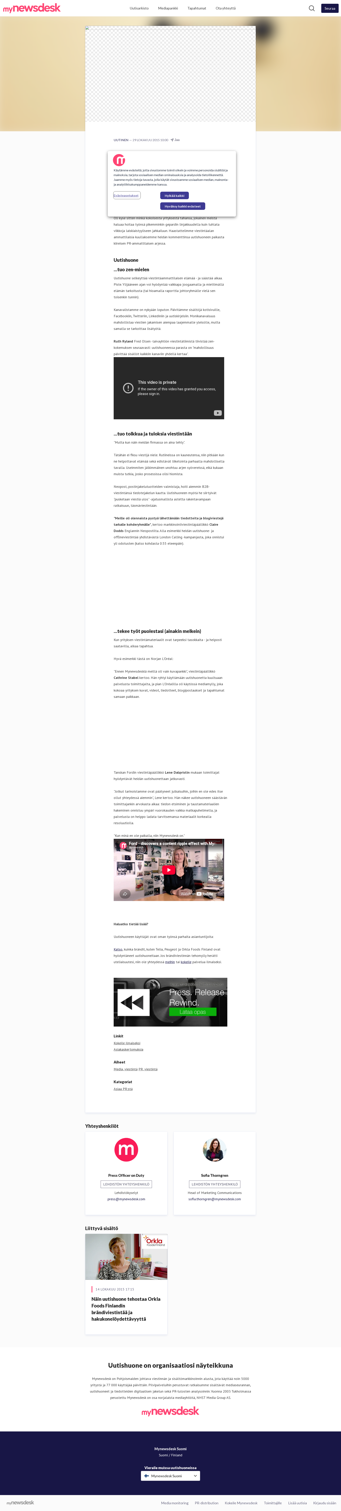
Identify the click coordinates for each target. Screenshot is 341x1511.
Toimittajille (273, 1503)
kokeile (186, 962)
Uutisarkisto (139, 8)
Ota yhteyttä (226, 8)
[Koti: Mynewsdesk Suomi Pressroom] (32, 8)
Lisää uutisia (297, 1503)
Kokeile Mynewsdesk (241, 1503)
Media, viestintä (126, 1069)
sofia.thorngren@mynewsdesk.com (214, 1199)
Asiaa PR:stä (123, 1089)
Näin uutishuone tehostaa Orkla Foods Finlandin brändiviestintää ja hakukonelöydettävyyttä (126, 1309)
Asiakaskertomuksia (128, 1049)
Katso (118, 949)
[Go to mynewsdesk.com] (20, 1503)
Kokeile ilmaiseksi (127, 1043)
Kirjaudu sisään (324, 1503)
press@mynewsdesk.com (126, 1199)
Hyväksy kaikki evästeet (183, 206)
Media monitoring (174, 1503)
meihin (170, 962)
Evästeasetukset (126, 195)
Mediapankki (168, 8)
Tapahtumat (196, 8)
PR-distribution (206, 1503)
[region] (172, 184)
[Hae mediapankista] (312, 8)
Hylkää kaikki (174, 195)
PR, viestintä (148, 1069)
